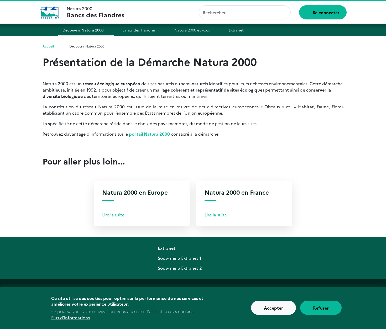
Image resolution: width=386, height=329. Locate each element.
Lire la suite (113, 214)
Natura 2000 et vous (192, 30)
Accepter (273, 308)
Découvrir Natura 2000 (82, 30)
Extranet (236, 30)
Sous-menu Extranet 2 (180, 268)
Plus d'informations (70, 317)
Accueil (46, 30)
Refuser (321, 308)
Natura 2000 (95, 12)
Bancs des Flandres (138, 30)
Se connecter (326, 12)
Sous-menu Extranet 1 (179, 258)
